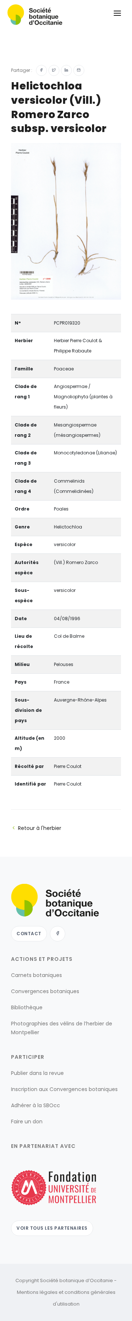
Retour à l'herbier (39, 828)
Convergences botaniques (45, 991)
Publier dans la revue (37, 1073)
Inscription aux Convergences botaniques (64, 1089)
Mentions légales (37, 1292)
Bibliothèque (27, 1007)
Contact (28, 933)
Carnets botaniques (36, 975)
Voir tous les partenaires (52, 1228)
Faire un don (27, 1121)
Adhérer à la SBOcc (35, 1105)
